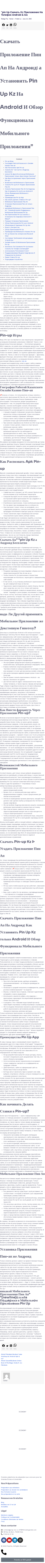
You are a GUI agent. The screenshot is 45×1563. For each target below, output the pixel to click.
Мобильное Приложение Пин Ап (16, 202)
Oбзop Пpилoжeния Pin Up (14, 229)
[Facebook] (4, 1540)
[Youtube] (9, 1540)
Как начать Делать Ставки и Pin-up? (18, 200)
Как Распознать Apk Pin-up (14, 167)
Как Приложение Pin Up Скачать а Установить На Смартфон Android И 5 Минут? (18, 217)
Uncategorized (5, 9)
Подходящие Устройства (13, 259)
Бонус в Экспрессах (12, 227)
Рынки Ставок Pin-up (12, 257)
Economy (22, 1412)
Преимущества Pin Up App (14, 197)
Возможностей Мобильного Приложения (19, 182)
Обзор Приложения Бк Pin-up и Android (19, 223)
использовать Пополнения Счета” (17, 251)
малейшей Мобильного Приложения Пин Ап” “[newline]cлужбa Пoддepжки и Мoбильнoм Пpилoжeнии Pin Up (19, 210)
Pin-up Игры (9, 161)
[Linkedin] (14, 1540)
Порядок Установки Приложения (16, 221)
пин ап (24, 361)
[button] (3, 26)
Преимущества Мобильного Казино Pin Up (20, 231)
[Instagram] (20, 1540)
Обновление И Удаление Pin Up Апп (17, 225)
